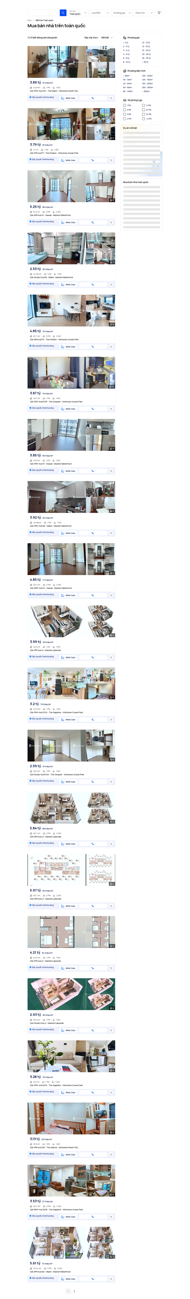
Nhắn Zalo (70, 98)
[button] (63, 12)
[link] (44, 20)
